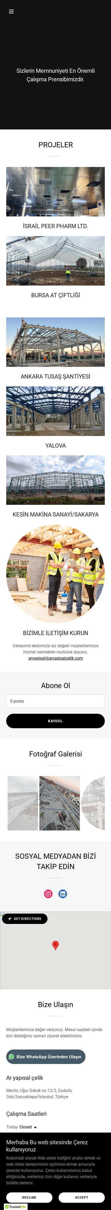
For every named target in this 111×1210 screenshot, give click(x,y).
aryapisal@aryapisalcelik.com (55, 658)
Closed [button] (25, 1127)
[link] (48, 895)
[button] (13, 11)
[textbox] (55, 701)
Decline (29, 1197)
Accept (81, 1197)
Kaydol (55, 721)
